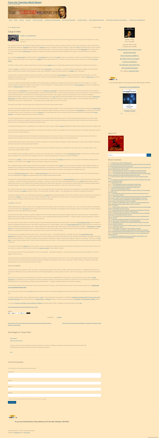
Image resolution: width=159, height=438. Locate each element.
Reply (11, 352)
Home (10, 20)
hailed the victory (18, 86)
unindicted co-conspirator (50, 90)
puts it (25, 175)
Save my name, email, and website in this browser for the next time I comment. (27, 399)
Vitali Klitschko (80, 110)
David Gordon (86, 299)
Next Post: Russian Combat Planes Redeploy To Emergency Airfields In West (81, 323)
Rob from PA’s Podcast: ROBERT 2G (129, 55)
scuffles (19, 159)
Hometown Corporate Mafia (52, 20)
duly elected (42, 57)
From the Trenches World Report (25, 2)
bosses (72, 71)
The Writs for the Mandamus (137, 20)
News (99, 27)
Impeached (26, 47)
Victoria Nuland (97, 108)
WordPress (17, 432)
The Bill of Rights (82, 20)
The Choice (115, 205)
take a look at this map (42, 173)
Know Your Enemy (38, 20)
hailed (58, 57)
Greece (82, 181)
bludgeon (39, 59)
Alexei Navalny (91, 226)
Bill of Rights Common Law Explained (116, 20)
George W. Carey (40, 299)
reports (62, 126)
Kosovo (47, 195)
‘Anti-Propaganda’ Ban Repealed (129, 68)
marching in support (44, 248)
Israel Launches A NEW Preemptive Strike (121, 162)
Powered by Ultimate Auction (153, 437)
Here (41, 297)
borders (61, 165)
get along (40, 112)
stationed (61, 159)
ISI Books (93, 299)
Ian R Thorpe (13, 338)
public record (90, 77)
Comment (11, 372)
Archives (28, 20)
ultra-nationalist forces (73, 224)
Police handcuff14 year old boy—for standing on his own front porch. (129, 170)
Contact (21, 20)
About (15, 20)
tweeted (49, 65)
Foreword (48, 299)
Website (10, 392)
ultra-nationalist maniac (83, 222)
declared (25, 246)
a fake (16, 69)
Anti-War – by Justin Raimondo (28, 35)
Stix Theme (27, 432)
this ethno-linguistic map (21, 173)
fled (78, 47)
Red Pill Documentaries (68, 20)
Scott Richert (77, 299)
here (32, 291)
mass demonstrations (69, 179)
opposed (42, 47)
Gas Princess (23, 90)
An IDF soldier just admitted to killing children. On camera (127, 228)
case (54, 96)
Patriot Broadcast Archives (96, 20)
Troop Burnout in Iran (116, 182)
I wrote (11, 203)
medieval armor (26, 51)
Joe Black (59, 317)
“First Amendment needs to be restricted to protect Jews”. (127, 184)
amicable (24, 191)
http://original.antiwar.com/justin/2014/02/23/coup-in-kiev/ (23, 307)
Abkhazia (19, 197)
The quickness (48, 69)
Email (9, 386)
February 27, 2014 (16, 27)
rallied (28, 161)
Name (9, 380)
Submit (148, 155)
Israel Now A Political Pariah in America (120, 188)
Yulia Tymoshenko (79, 84)
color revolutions (62, 75)
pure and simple (21, 57)
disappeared (84, 49)
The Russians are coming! (73, 153)
